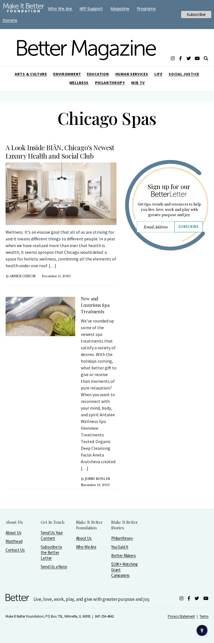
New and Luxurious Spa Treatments (95, 305)
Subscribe (188, 226)
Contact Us (15, 550)
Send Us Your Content (52, 535)
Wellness (79, 82)
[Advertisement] (166, 315)
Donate (10, 20)
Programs (146, 8)
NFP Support (91, 8)
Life (158, 74)
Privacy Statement (181, 616)
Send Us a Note (54, 566)
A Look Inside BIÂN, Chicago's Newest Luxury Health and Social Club (60, 151)
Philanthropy (110, 82)
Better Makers (123, 555)
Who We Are (86, 546)
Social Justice (184, 74)
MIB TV (138, 82)
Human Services (131, 74)
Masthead (14, 541)
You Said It (119, 546)
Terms (204, 616)
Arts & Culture (31, 74)
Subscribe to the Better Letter (51, 552)
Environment (67, 74)
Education (98, 74)
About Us (13, 532)
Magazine (120, 8)
